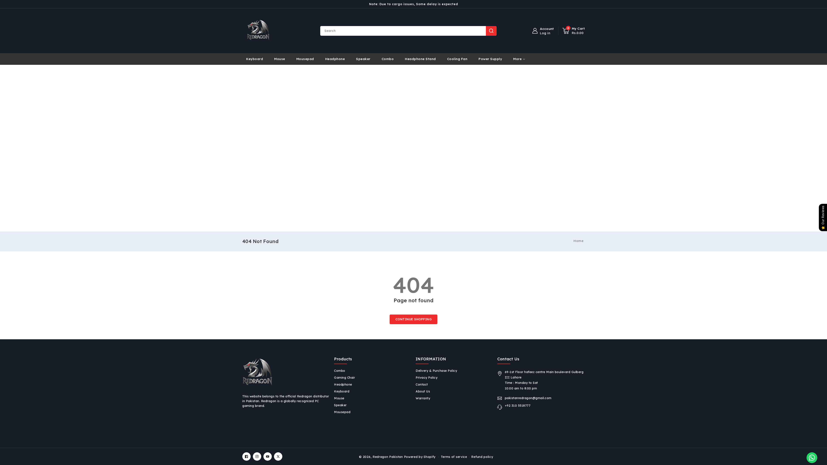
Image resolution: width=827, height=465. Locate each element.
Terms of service (454, 457)
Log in (545, 33)
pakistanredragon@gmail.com (528, 398)
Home (578, 241)
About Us (423, 391)
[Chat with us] (812, 457)
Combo (339, 371)
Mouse (339, 398)
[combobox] (408, 31)
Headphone (343, 384)
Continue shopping (413, 319)
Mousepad (342, 412)
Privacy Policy (426, 378)
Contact (422, 384)
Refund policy (482, 457)
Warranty (423, 398)
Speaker (340, 405)
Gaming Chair (344, 378)
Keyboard (341, 391)
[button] (573, 31)
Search (491, 31)
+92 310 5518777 (518, 406)
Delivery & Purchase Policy (436, 371)
